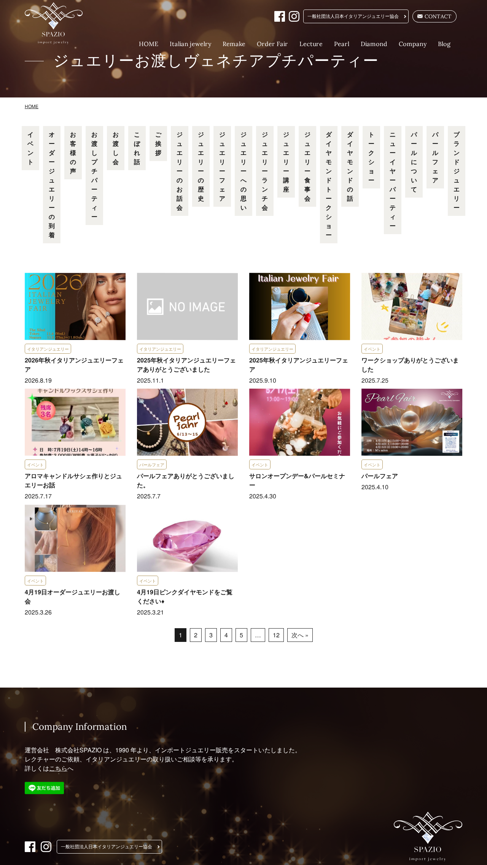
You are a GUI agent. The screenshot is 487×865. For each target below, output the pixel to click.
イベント (30, 148)
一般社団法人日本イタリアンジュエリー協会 (353, 16)
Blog (444, 44)
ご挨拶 (158, 143)
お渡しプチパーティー (94, 175)
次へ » (299, 634)
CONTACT (438, 16)
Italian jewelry (190, 44)
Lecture (311, 44)
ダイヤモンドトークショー (329, 184)
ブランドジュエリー (457, 171)
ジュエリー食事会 (307, 166)
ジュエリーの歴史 (201, 166)
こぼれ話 (137, 148)
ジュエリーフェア (222, 166)
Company (413, 44)
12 (275, 634)
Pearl (341, 44)
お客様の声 (73, 152)
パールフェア (435, 157)
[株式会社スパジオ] (58, 23)
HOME (148, 44)
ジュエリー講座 (286, 161)
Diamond (374, 44)
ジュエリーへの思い (243, 171)
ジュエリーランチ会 (265, 171)
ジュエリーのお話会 (180, 171)
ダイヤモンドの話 (350, 166)
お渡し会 (116, 148)
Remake (234, 44)
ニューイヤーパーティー (393, 180)
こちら (58, 768)
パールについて (414, 161)
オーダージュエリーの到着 (52, 184)
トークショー (371, 157)
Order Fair (272, 44)
